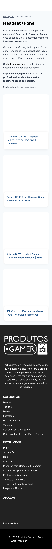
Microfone (8, 416)
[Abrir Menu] (46, 5)
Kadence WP (34, 541)
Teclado (7, 407)
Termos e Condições (14, 479)
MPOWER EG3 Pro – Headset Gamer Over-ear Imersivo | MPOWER (22, 140)
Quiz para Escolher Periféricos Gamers (23, 434)
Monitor (7, 402)
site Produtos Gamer (17, 64)
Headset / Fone (11, 420)
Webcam (8, 425)
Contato (7, 461)
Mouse (6, 411)
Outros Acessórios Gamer (17, 429)
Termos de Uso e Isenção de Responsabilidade (18, 486)
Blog (5, 457)
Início (6, 447)
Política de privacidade (15, 475)
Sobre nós (8, 452)
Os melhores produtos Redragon (20, 470)
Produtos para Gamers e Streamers (22, 466)
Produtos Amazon (12, 523)
